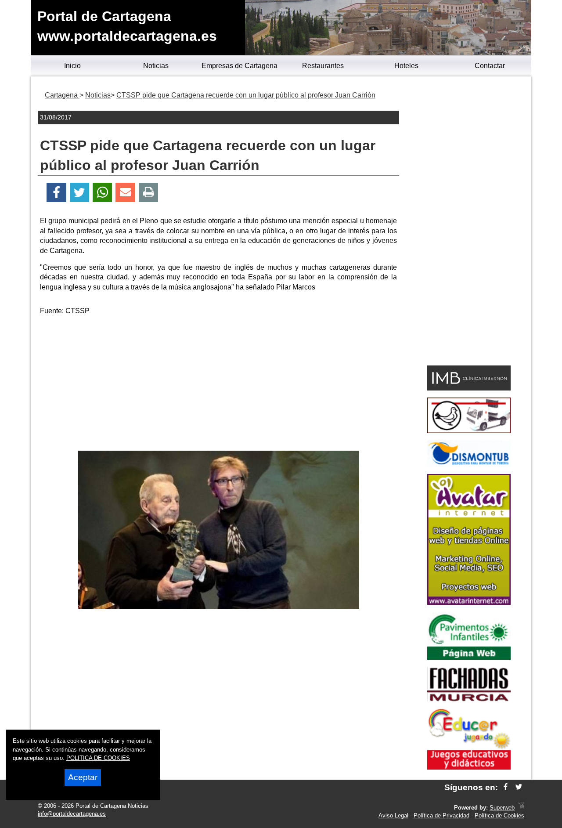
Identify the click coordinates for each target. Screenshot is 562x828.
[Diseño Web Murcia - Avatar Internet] (521, 807)
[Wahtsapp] (102, 192)
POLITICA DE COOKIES (98, 758)
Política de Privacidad (441, 815)
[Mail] (125, 192)
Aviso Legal (393, 815)
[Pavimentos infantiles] (469, 657)
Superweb (502, 807)
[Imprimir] (149, 192)
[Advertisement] (218, 384)
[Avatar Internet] (469, 602)
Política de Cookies (499, 815)
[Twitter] (79, 192)
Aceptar (82, 777)
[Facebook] (56, 192)
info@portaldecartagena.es (72, 813)
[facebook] (505, 787)
